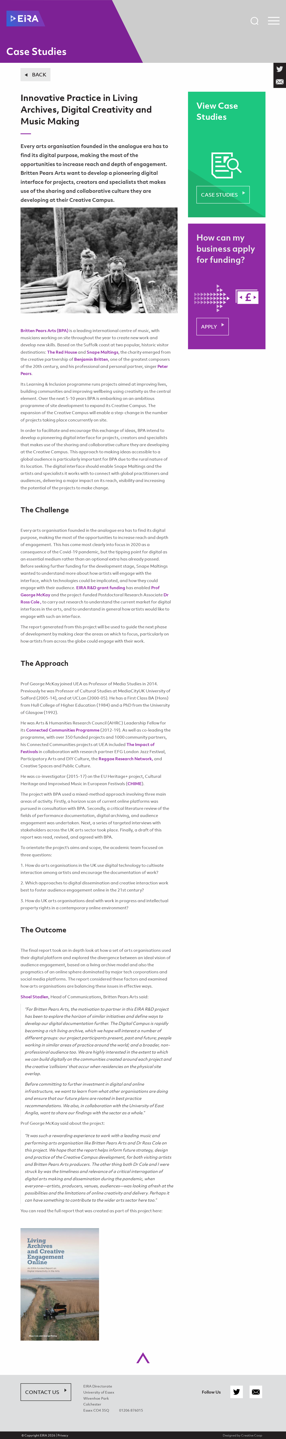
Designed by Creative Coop (242, 1435)
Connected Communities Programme (62, 730)
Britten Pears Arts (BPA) (44, 330)
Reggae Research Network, (126, 758)
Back (39, 74)
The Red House (62, 352)
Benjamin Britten (91, 359)
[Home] (26, 18)
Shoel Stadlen (34, 997)
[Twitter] (236, 1392)
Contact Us (42, 1392)
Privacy (63, 1435)
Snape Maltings (102, 352)
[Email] (255, 1392)
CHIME (135, 783)
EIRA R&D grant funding (100, 587)
